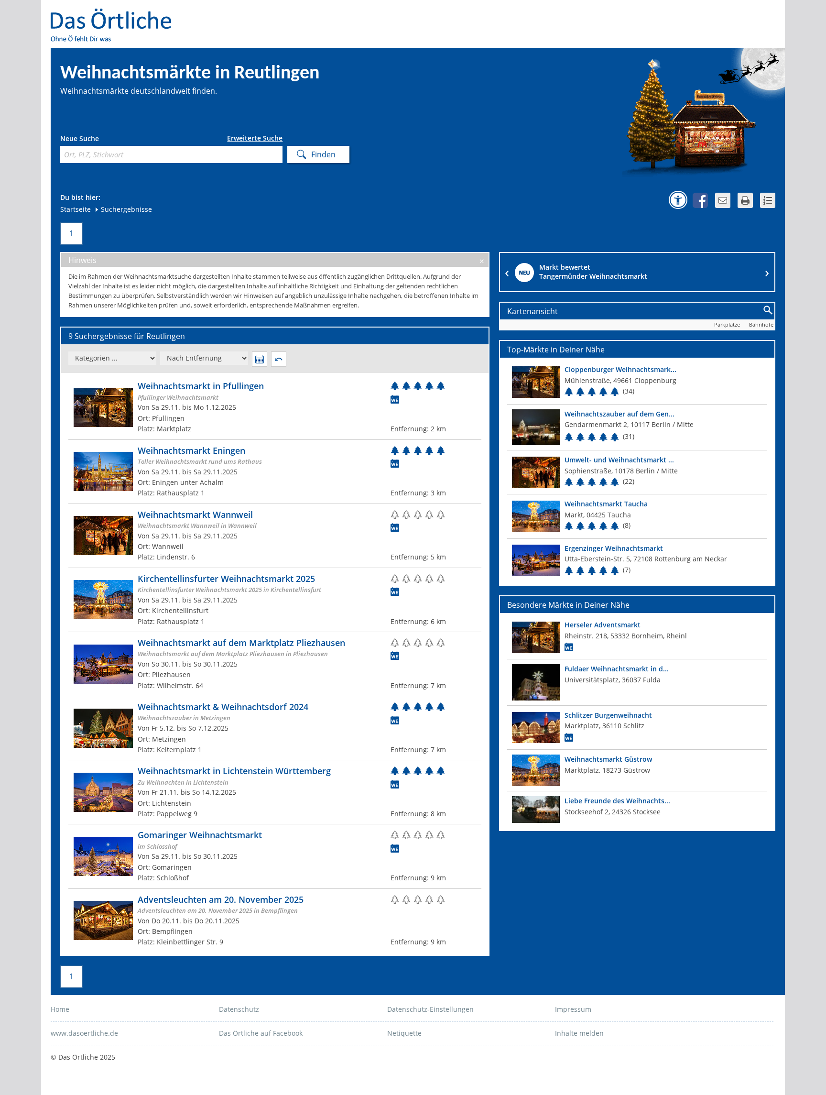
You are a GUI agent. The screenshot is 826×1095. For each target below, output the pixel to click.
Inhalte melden (579, 1033)
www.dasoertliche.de (84, 1033)
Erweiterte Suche (255, 138)
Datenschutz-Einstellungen (430, 1009)
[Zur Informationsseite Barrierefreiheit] (678, 200)
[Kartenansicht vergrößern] (768, 311)
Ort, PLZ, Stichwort (102, 140)
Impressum (573, 1009)
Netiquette (404, 1033)
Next (767, 272)
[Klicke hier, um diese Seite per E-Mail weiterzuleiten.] (722, 200)
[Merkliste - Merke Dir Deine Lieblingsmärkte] (767, 200)
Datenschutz (239, 1009)
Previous (507, 272)
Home (60, 1009)
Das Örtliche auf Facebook (261, 1033)
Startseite (75, 209)
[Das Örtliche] (115, 14)
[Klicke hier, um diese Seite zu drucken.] (745, 200)
